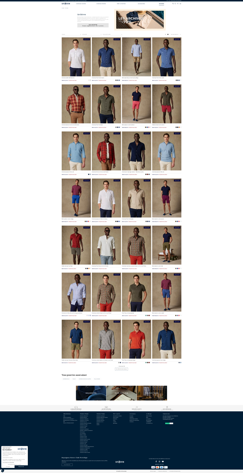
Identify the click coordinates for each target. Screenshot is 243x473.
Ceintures (132, 421)
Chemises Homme (84, 413)
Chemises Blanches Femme (102, 417)
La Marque (149, 413)
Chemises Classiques (84, 429)
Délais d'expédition (67, 417)
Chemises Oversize (100, 420)
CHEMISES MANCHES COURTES (85, 378)
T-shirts (114, 421)
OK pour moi (21, 466)
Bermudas (115, 423)
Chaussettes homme (134, 418)
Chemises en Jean (83, 424)
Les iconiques (83, 433)
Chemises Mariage (84, 445)
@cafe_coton (159, 464)
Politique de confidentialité (162, 471)
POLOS (74, 378)
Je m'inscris (67, 464)
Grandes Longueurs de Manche (86, 430)
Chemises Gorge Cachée (85, 452)
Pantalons (115, 418)
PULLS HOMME (97, 378)
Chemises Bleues (83, 417)
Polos (114, 420)
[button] (2, 470)
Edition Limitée (83, 434)
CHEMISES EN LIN (66, 378)
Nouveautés (91, 393)
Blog (147, 417)
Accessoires (133, 413)
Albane (98, 423)
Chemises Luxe (83, 443)
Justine (98, 424)
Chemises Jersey (83, 437)
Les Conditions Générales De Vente (174, 471)
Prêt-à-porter (116, 413)
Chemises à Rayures (84, 418)
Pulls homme (115, 417)
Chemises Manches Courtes (85, 423)
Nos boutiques (149, 420)
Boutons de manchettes (134, 420)
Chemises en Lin (83, 421)
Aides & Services (67, 413)
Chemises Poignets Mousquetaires (87, 446)
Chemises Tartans (83, 426)
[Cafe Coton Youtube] (162, 461)
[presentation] (61, 0)
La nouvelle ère (149, 423)
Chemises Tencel (83, 436)
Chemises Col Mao (84, 449)
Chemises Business (84, 440)
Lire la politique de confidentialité (8, 462)
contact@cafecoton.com (167, 419)
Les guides (148, 418)
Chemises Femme (101, 413)
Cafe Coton (66, 3)
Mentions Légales (153, 471)
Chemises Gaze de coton (85, 439)
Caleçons (131, 417)
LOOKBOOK (148, 421)
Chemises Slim (83, 427)
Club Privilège (121, 393)
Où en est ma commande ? (68, 418)
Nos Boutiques (152, 393)
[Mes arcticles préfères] (175, 4)
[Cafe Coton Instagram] (159, 461)
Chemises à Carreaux (84, 420)
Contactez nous (166, 413)
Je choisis (8, 466)
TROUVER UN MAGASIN (176, 0)
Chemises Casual (83, 442)
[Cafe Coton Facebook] (156, 461)
